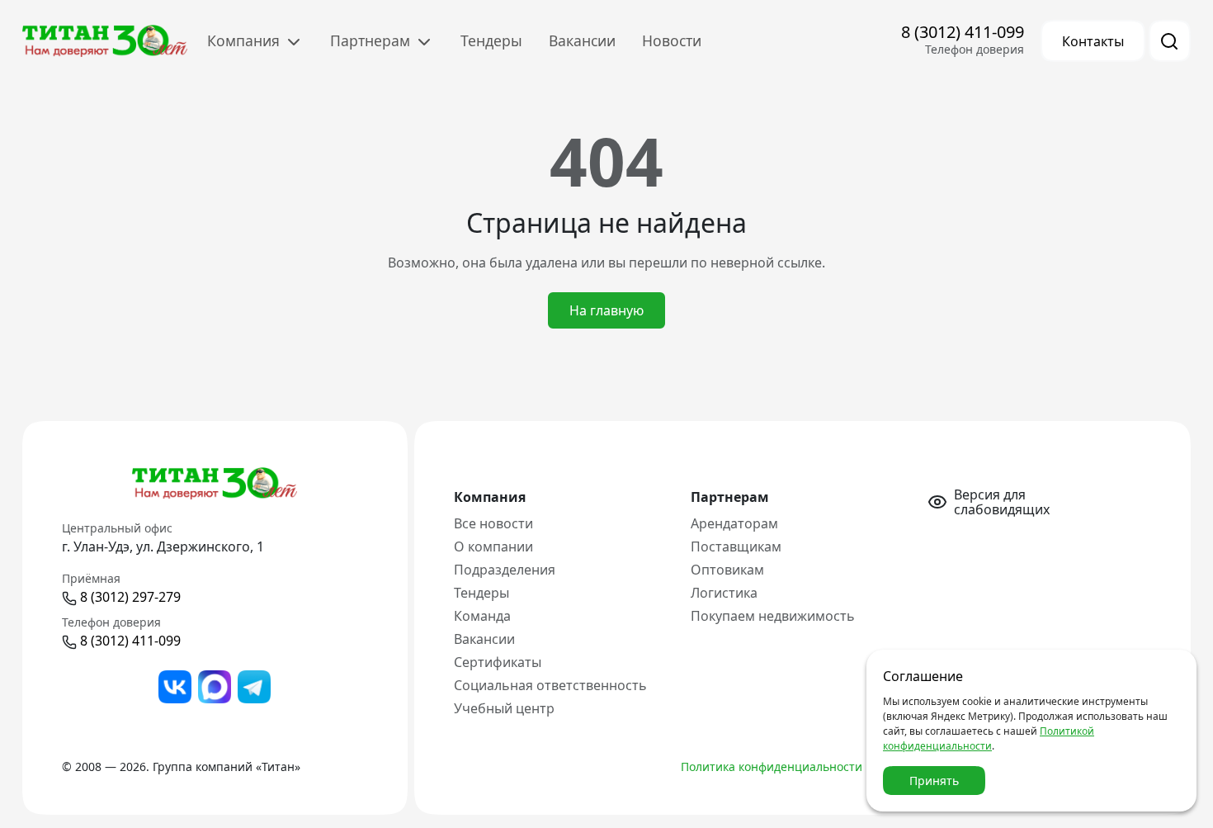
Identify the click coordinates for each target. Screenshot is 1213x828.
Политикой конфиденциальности (988, 738)
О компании (493, 546)
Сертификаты (497, 662)
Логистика (724, 593)
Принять (934, 780)
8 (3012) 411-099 (962, 32)
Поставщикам (736, 546)
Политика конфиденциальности (771, 766)
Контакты (1093, 41)
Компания (245, 40)
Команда (482, 616)
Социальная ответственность (550, 685)
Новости (671, 40)
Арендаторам (734, 523)
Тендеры (491, 40)
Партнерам (372, 40)
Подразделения (504, 570)
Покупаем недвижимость (773, 616)
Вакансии (582, 40)
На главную (606, 310)
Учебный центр (504, 708)
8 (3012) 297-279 (130, 597)
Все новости (493, 523)
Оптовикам (727, 570)
